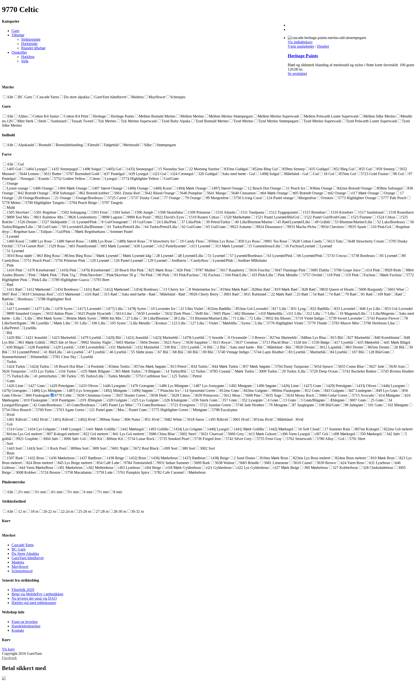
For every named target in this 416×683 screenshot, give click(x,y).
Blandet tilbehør (33, 48)
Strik (24, 61)
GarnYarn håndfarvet (28, 558)
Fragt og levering (25, 622)
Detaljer (323, 46)
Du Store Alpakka (25, 554)
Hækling (27, 57)
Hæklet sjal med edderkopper (34, 603)
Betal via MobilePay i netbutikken (37, 594)
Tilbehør (18, 35)
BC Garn (19, 549)
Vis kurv (8, 649)
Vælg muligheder (301, 46)
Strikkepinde (30, 39)
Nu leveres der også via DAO (34, 598)
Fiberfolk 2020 (23, 590)
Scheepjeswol (22, 571)
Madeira (18, 562)
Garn (15, 31)
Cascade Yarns (23, 545)
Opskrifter (19, 52)
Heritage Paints (303, 55)
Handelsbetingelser (26, 626)
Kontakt (18, 630)
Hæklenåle (29, 44)
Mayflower (20, 567)
